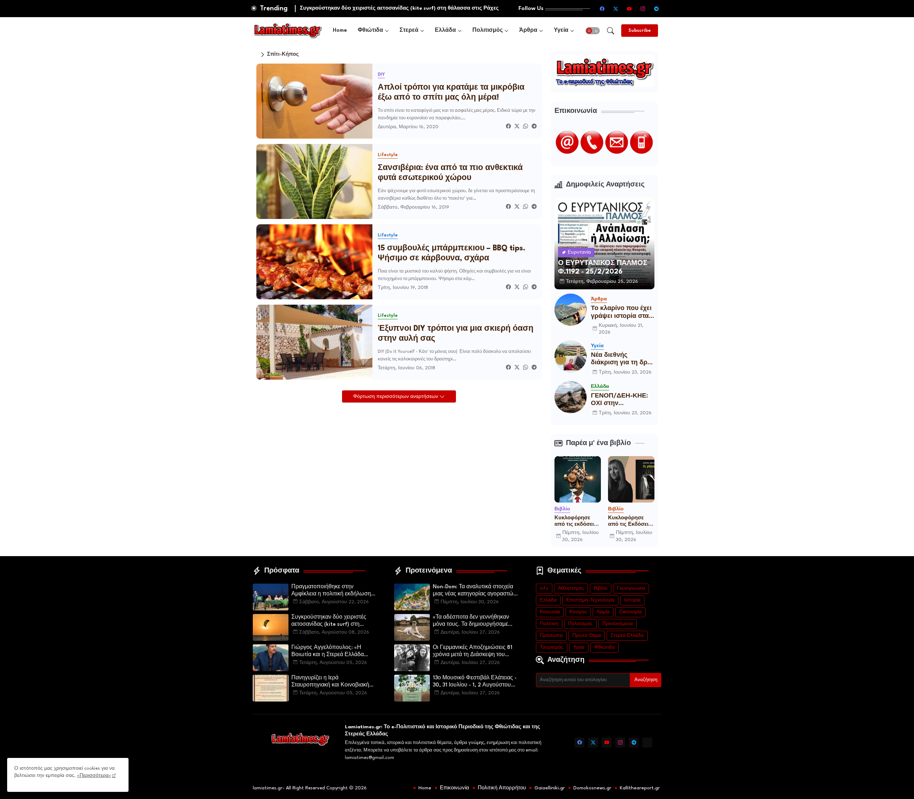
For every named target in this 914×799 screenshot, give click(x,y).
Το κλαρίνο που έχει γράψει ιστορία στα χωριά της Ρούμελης (622, 312)
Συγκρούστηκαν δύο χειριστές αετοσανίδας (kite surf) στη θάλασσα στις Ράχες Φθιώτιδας (331, 621)
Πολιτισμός (487, 30)
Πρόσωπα (551, 635)
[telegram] (657, 9)
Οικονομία (630, 612)
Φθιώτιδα (370, 30)
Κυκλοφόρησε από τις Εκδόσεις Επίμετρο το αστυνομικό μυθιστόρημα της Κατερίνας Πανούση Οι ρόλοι (631, 521)
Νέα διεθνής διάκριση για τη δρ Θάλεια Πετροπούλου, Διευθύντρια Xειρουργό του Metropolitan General (619, 359)
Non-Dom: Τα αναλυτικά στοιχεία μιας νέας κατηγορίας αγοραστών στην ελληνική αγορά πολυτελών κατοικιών (474, 591)
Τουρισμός (551, 647)
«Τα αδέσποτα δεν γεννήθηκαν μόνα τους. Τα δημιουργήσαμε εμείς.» (471, 621)
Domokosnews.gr (592, 787)
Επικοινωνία (454, 787)
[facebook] (602, 9)
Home (340, 30)
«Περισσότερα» (94, 775)
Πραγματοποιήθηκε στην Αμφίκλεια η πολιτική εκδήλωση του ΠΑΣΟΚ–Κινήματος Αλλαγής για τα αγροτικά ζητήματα (332, 591)
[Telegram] (534, 127)
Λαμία (603, 612)
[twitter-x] (616, 9)
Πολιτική (549, 623)
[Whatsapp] (525, 127)
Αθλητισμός (571, 588)
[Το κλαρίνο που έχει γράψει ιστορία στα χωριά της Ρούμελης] (570, 310)
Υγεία (561, 30)
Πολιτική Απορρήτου (502, 787)
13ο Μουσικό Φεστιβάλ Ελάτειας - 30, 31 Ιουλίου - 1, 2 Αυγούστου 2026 (475, 682)
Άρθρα (528, 30)
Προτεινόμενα (617, 623)
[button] (593, 30)
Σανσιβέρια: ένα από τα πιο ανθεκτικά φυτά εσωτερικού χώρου (450, 173)
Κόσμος (578, 612)
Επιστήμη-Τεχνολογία (590, 600)
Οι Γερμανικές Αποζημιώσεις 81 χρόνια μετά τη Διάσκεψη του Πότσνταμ (472, 652)
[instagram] (643, 9)
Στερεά (409, 30)
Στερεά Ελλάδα (627, 635)
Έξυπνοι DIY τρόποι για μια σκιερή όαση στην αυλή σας (455, 334)
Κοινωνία (550, 612)
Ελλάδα (445, 30)
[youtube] (629, 9)
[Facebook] (508, 127)
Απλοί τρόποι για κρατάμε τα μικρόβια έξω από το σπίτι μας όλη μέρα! (451, 92)
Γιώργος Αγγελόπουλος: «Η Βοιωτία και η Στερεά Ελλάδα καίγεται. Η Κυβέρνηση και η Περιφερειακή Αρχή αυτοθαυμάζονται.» (327, 652)
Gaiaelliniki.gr (549, 787)
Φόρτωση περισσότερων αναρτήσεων (396, 396)
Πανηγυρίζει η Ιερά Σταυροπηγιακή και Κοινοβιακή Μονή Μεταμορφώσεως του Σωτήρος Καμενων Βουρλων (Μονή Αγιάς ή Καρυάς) (330, 682)
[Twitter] (516, 127)
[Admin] (647, 743)
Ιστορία (632, 600)
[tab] (339, 30)
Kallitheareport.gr (640, 787)
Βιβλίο (600, 588)
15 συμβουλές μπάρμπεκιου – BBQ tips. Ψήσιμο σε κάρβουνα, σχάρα (452, 253)
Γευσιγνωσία (631, 588)
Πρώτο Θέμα (586, 635)
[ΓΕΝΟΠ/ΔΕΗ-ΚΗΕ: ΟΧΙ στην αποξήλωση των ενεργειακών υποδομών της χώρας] (570, 397)
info (544, 588)
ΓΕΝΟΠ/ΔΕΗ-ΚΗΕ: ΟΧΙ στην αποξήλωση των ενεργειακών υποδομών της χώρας (619, 400)
